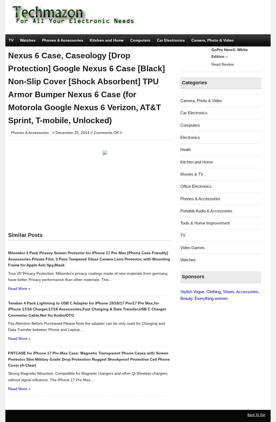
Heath (185, 149)
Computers (140, 40)
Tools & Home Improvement (205, 223)
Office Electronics (196, 186)
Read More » (19, 288)
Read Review (222, 64)
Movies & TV (191, 174)
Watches (28, 40)
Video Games (192, 247)
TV (11, 40)
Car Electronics (171, 40)
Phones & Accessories (62, 40)
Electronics (190, 137)
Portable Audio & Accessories (206, 211)
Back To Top (256, 415)
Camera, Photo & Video (212, 40)
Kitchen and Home (107, 40)
